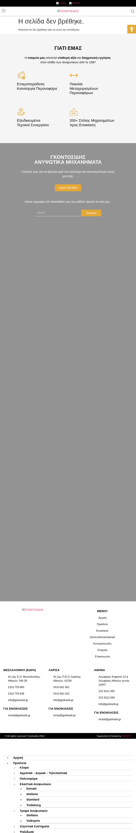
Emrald (31, 788)
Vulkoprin (33, 820)
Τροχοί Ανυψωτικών (34, 810)
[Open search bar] (132, 11)
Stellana (32, 794)
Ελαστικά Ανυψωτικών (35, 784)
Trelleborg (33, 805)
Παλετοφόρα (28, 778)
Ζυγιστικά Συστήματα (34, 826)
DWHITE (126, 736)
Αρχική (18, 757)
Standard (32, 799)
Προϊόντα (19, 763)
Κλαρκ (24, 767)
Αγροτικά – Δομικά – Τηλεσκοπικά (43, 773)
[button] (131, 29)
